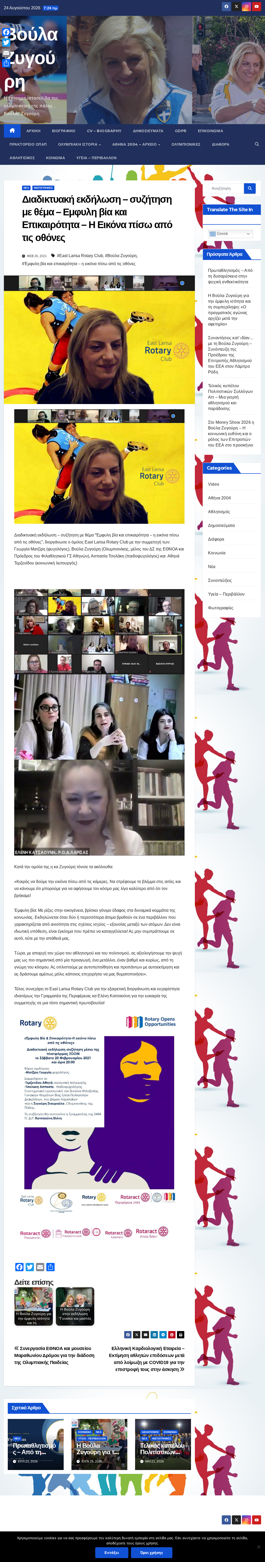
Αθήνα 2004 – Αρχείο (135, 144)
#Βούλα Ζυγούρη (121, 255)
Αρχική (33, 131)
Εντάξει (112, 1552)
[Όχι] (258, 1546)
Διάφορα (221, 144)
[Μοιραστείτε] (6, 63)
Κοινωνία (55, 158)
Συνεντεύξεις (220, 580)
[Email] (6, 53)
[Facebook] (6, 32)
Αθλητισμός (22, 158)
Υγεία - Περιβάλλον (92, 1438)
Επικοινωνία (210, 131)
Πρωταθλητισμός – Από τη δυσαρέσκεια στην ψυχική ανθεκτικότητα (230, 276)
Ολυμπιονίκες (186, 144)
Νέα (26, 187)
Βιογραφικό (64, 131)
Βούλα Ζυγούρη (31, 57)
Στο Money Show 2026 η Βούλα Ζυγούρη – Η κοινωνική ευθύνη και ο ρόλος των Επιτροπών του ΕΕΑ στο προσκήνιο (231, 433)
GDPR (181, 131)
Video (213, 484)
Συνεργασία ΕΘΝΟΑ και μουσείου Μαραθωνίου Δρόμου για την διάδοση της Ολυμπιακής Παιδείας (54, 1355)
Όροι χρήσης (151, 1552)
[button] (257, 144)
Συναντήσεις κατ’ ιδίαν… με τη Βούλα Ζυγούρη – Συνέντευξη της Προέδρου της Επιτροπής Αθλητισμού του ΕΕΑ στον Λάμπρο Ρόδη (231, 355)
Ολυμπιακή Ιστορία (78, 144)
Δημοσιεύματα (148, 131)
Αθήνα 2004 (219, 498)
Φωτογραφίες (43, 187)
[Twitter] (6, 42)
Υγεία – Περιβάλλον (96, 158)
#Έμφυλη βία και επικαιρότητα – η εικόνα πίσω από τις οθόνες (79, 263)
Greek (222, 233)
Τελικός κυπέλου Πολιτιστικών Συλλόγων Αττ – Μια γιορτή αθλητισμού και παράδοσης (230, 397)
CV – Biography (104, 131)
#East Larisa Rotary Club (80, 255)
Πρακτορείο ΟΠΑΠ (28, 144)
